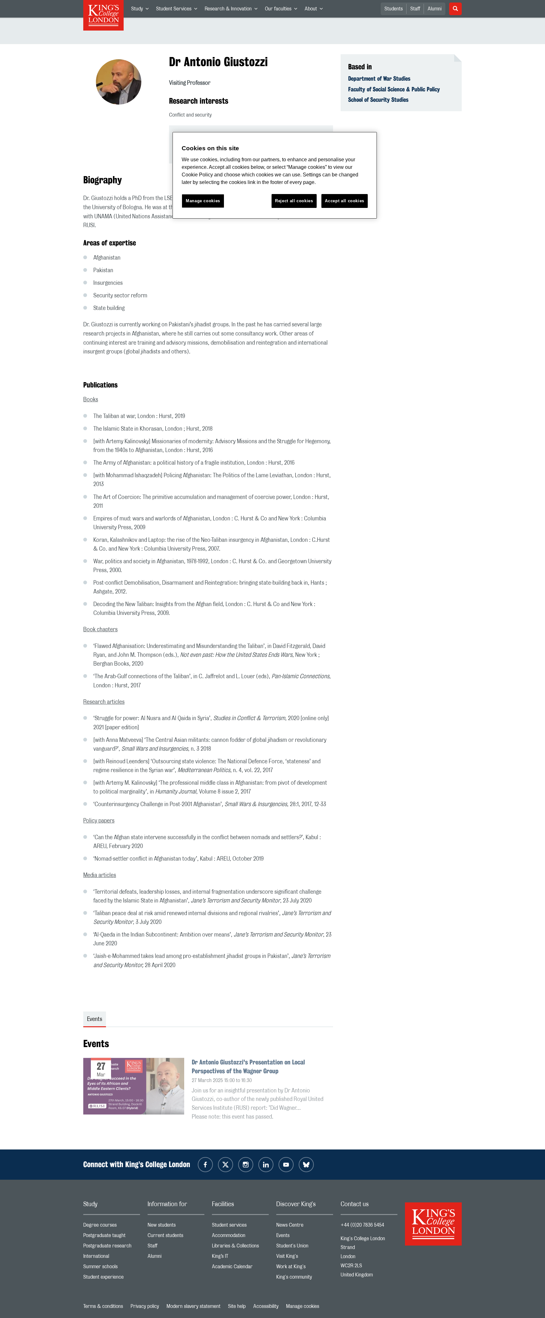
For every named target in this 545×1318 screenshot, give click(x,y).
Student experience (111, 1278)
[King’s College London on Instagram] (245, 1164)
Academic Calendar (240, 1268)
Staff (415, 8)
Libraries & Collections (240, 1247)
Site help (237, 1306)
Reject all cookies (294, 200)
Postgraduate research (111, 1247)
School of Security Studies (378, 99)
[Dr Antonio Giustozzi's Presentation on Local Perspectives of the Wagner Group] (133, 1098)
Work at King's (304, 1268)
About (315, 10)
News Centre (304, 1226)
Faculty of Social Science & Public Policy (394, 89)
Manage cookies (302, 1306)
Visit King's (304, 1258)
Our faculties (283, 10)
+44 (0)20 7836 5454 (362, 1225)
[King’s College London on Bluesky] (306, 1164)
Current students (176, 1237)
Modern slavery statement (193, 1306)
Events (304, 1237)
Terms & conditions (103, 1306)
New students (176, 1226)
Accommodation (240, 1237)
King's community (304, 1278)
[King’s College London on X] (225, 1164)
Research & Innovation (233, 10)
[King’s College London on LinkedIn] (265, 1164)
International (111, 1258)
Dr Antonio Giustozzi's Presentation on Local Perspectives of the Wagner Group (248, 1066)
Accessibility (265, 1306)
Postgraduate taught (111, 1237)
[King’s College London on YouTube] (286, 1164)
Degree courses (111, 1226)
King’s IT (240, 1258)
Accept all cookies (344, 200)
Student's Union (304, 1247)
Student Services (178, 10)
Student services (240, 1226)
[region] (274, 175)
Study (141, 10)
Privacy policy (145, 1306)
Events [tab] (94, 1019)
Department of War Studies (379, 78)
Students (393, 8)
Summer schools (111, 1268)
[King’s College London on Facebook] (205, 1164)
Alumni (435, 8)
